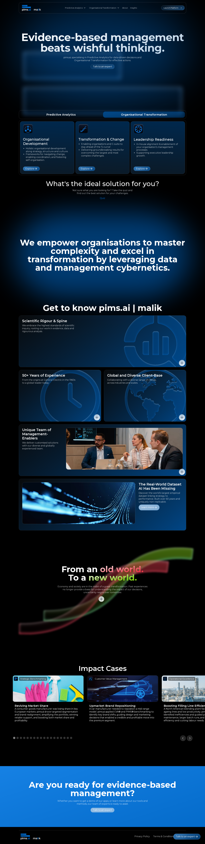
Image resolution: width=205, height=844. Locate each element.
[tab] (61, 115)
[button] (183, 738)
